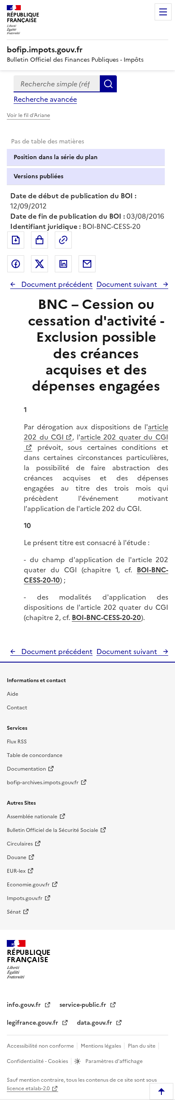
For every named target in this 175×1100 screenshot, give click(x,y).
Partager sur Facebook (15, 263)
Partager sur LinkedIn (63, 263)
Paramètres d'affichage (113, 1061)
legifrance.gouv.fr (33, 1022)
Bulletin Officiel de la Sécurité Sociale (52, 830)
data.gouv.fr (95, 1022)
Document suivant (127, 284)
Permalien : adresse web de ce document (63, 240)
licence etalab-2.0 (28, 1088)
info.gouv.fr (24, 1004)
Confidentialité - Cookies (38, 1061)
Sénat (14, 912)
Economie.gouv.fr (28, 885)
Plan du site (142, 1046)
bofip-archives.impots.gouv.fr (43, 782)
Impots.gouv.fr (24, 898)
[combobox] (57, 83)
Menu (163, 11)
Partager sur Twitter (39, 263)
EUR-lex (16, 871)
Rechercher (108, 83)
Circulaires (20, 844)
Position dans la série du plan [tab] (56, 157)
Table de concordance (34, 755)
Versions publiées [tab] (38, 176)
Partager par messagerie (87, 263)
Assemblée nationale (32, 816)
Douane (16, 857)
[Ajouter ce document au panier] (39, 240)
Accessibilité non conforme (41, 1046)
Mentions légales (101, 1046)
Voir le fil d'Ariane (28, 115)
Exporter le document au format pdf (15, 240)
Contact (17, 707)
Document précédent (56, 284)
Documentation (26, 769)
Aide (12, 694)
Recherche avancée (45, 99)
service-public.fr (83, 1004)
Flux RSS (17, 742)
